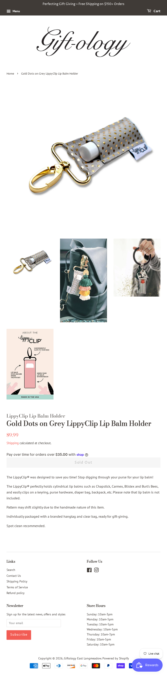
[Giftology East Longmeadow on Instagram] (96, 571)
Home (10, 74)
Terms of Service (17, 587)
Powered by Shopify (115, 658)
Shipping (13, 443)
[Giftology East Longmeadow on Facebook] (89, 571)
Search (11, 570)
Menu (16, 11)
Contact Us (14, 576)
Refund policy (16, 593)
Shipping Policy (17, 581)
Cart (156, 11)
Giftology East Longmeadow (82, 658)
